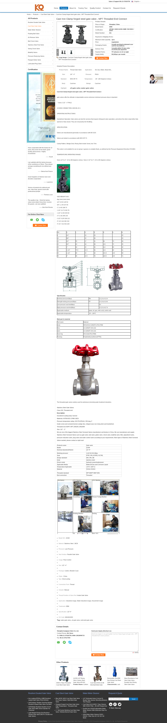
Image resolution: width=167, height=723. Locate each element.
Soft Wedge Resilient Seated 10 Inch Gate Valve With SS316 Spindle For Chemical (39, 708)
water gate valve (66, 620)
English (136, 1)
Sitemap (118, 708)
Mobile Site (113, 711)
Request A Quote (119, 8)
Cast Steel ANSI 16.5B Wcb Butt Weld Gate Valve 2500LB (97, 685)
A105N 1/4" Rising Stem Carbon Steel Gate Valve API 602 (79, 680)
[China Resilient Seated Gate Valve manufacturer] (40, 7)
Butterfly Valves (32, 52)
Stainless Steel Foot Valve (36, 45)
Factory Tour (82, 8)
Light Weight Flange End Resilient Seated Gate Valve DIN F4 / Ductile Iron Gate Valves (40, 714)
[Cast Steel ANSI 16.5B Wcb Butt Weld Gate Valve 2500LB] (98, 674)
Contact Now (103, 58)
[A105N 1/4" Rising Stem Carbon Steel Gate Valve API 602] (81, 671)
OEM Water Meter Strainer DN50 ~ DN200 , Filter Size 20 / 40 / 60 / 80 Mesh (93, 716)
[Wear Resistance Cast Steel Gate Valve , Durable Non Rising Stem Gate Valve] (132, 671)
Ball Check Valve (33, 41)
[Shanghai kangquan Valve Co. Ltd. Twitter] (120, 705)
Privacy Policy (42, 721)
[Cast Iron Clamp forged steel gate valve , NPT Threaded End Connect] (74, 34)
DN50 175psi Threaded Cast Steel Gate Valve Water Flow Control (63, 685)
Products (64, 8)
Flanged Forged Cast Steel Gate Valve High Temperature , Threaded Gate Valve (67, 706)
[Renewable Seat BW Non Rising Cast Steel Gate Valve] (115, 671)
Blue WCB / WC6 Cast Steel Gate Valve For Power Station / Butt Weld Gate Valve (68, 700)
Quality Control (95, 8)
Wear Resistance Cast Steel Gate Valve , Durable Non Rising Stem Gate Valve (131, 681)
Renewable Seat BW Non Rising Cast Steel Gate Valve (114, 680)
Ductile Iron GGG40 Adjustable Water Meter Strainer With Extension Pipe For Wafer (95, 710)
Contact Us (107, 8)
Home (56, 8)
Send (133, 699)
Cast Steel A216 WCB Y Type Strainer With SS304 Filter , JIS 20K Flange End (95, 705)
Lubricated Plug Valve (34, 63)
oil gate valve (76, 620)
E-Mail (111, 708)
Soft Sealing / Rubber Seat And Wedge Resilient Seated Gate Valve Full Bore (40, 703)
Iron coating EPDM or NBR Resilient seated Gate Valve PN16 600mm (39, 699)
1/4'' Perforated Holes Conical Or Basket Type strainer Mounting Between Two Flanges (95, 700)
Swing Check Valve (34, 48)
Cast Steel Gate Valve (47, 14)
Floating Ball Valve (33, 33)
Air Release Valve (33, 37)
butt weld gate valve (87, 620)
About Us (72, 8)
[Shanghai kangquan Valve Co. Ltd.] (57, 52)
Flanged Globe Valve (34, 60)
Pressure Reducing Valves (36, 56)
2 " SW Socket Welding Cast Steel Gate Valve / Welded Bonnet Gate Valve (68, 711)
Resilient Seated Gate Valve (36, 22)
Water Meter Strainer (34, 30)
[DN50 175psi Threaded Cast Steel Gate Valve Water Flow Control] (64, 674)
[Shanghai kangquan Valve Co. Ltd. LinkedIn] (110, 705)
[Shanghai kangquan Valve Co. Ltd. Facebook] (115, 705)
